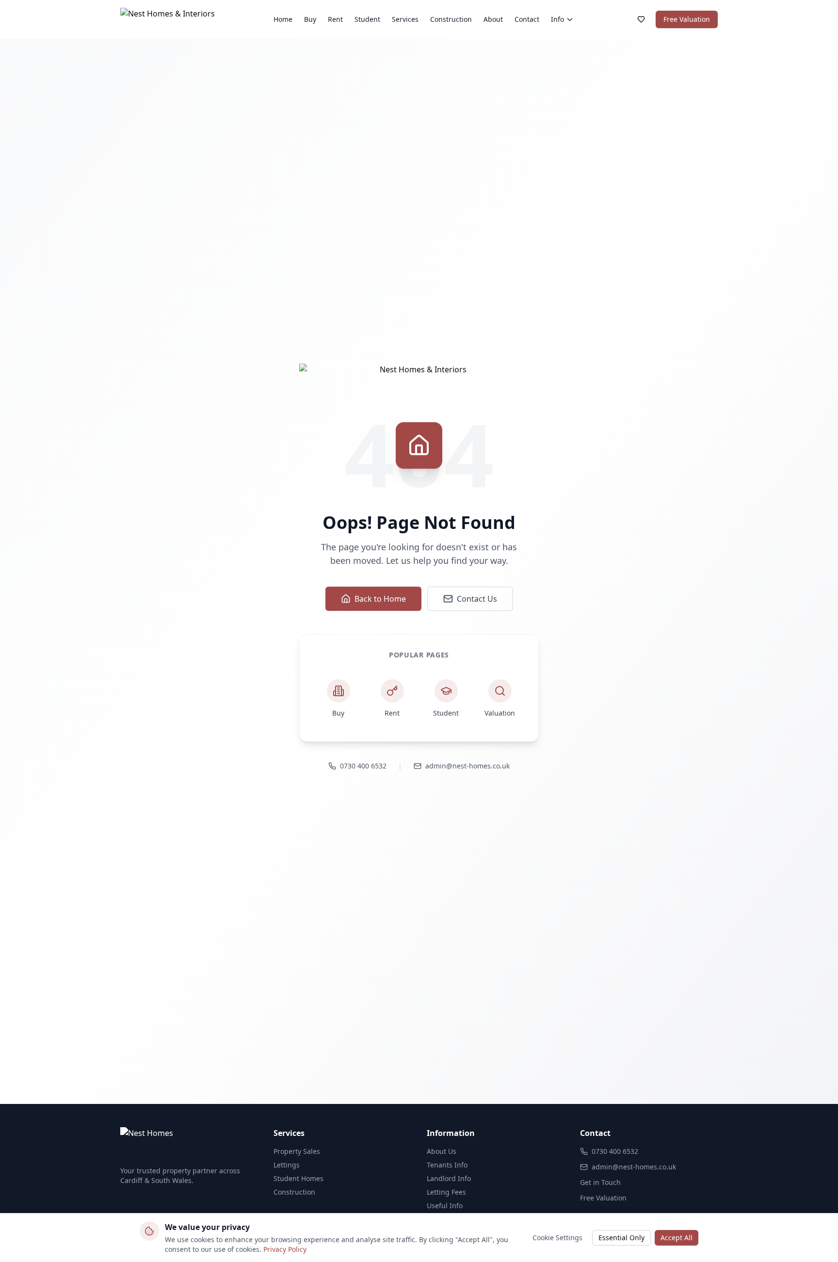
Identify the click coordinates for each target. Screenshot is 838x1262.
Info (557, 19)
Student (367, 19)
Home (283, 19)
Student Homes (298, 1178)
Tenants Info (447, 1164)
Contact (527, 19)
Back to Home (380, 598)
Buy (310, 19)
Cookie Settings (557, 1237)
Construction (451, 19)
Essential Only (621, 1237)
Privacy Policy (284, 1249)
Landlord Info (449, 1178)
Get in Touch (600, 1182)
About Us (441, 1151)
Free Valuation (686, 19)
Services (405, 19)
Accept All (677, 1237)
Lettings (287, 1164)
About (493, 19)
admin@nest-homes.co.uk (467, 765)
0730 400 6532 (363, 765)
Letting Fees (446, 1192)
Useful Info (445, 1205)
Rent (335, 19)
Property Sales (297, 1151)
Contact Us (477, 598)
